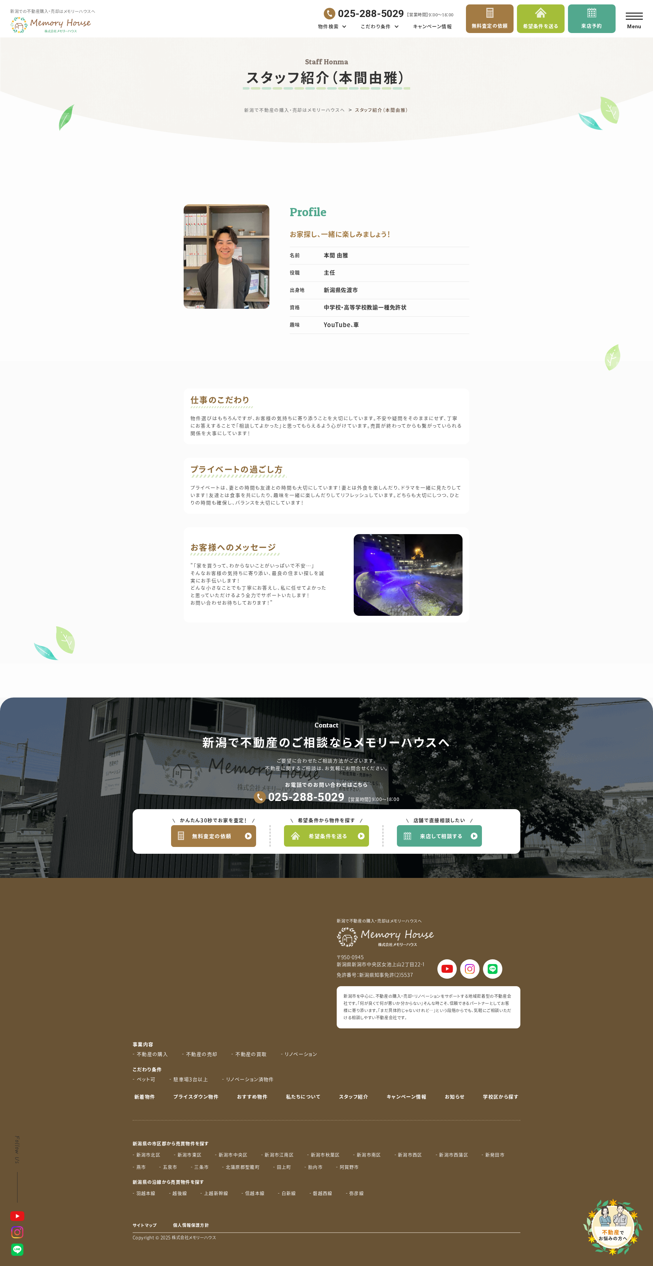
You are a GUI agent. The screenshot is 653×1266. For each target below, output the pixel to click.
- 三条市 (200, 1167)
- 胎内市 (313, 1167)
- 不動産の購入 (150, 1054)
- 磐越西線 (321, 1193)
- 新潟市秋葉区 (323, 1155)
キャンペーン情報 (432, 26)
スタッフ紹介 (353, 1097)
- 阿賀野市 (347, 1167)
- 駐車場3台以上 (188, 1079)
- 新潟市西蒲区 (452, 1155)
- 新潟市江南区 (277, 1155)
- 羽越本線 (144, 1193)
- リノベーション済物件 (248, 1079)
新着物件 (144, 1097)
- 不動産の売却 (199, 1054)
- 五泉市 (168, 1167)
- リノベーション (299, 1054)
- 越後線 (178, 1193)
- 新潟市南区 (367, 1155)
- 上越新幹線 (214, 1193)
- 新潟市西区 (408, 1155)
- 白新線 (287, 1193)
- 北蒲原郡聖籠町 (241, 1167)
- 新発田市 (493, 1155)
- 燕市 (139, 1167)
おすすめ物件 (252, 1097)
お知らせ (455, 1097)
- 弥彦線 (355, 1193)
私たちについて (303, 1097)
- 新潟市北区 (147, 1155)
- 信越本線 (253, 1193)
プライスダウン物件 (196, 1097)
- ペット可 (144, 1079)
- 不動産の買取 (249, 1054)
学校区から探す (501, 1097)
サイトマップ (145, 1225)
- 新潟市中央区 (231, 1155)
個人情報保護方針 (191, 1225)
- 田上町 (282, 1167)
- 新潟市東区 (188, 1155)
